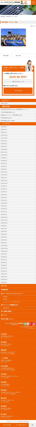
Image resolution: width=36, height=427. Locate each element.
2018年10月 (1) (4, 279)
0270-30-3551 (18, 77)
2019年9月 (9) (4, 254)
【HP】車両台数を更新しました (8, 112)
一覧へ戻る (18, 55)
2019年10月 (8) (4, 251)
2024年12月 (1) (4, 149)
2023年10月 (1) (4, 174)
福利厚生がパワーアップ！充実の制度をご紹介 (11, 115)
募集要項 (5, 289)
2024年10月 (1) (4, 155)
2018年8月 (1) (4, 282)
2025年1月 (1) (4, 146)
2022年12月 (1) (4, 180)
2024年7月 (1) (4, 163)
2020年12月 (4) (4, 217)
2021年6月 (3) (4, 206)
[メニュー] (33, 2)
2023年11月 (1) (4, 172)
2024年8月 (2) (4, 160)
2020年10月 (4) (4, 223)
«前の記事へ (6, 55)
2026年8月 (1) (4, 126)
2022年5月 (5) (4, 197)
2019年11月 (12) (4, 248)
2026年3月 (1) (4, 132)
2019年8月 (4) (4, 257)
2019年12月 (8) (4, 245)
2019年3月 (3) (4, 268)
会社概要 (5, 296)
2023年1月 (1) (4, 177)
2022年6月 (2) (4, 194)
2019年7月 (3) (4, 259)
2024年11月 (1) (4, 152)
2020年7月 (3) (4, 228)
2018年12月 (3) (4, 276)
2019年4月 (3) (4, 265)
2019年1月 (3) (4, 274)
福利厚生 (5, 299)
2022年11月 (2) (4, 183)
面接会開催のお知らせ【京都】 (8, 120)
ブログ (5, 315)
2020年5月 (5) (4, 231)
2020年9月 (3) (4, 225)
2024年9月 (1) (4, 157)
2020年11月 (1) (4, 220)
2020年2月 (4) (4, 240)
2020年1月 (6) (4, 242)
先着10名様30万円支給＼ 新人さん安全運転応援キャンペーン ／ (15, 109)
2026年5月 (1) (4, 129)
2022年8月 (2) (4, 189)
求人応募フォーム (8, 319)
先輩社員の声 (6, 308)
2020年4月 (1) (4, 234)
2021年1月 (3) (4, 214)
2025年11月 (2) (4, 138)
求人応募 (19, 90)
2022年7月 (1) (4, 191)
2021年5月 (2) (4, 208)
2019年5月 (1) (4, 262)
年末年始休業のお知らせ (6, 117)
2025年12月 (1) (4, 135)
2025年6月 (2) (4, 143)
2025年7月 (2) (4, 140)
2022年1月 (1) (4, 200)
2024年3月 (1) (4, 169)
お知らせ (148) (4, 103)
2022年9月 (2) (4, 186)
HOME (3, 16)
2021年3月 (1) (4, 211)
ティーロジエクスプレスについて (13, 293)
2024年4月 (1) (4, 166)
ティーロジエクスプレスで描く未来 (11, 301)
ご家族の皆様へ (7, 311)
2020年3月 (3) (4, 237)
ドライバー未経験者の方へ (11, 305)
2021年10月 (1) (4, 203)
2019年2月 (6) (4, 271)
